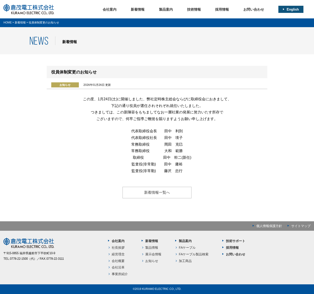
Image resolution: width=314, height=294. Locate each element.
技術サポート (235, 241)
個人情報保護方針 (269, 226)
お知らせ (151, 261)
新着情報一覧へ (157, 192)
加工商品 (185, 261)
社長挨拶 (118, 247)
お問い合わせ (253, 9)
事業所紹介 (120, 274)
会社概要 (118, 261)
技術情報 (194, 9)
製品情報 (151, 247)
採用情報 (222, 9)
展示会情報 (153, 254)
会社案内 (110, 9)
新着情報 (138, 9)
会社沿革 (118, 267)
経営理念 (118, 254)
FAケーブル (187, 247)
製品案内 (166, 9)
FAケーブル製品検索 (193, 254)
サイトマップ (301, 226)
